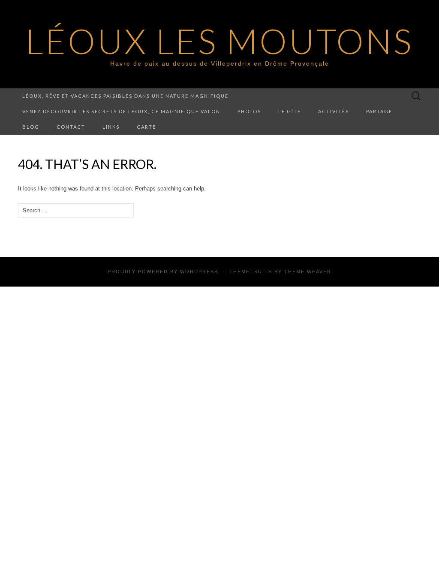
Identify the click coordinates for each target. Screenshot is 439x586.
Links (111, 127)
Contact (71, 127)
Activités (333, 111)
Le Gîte (289, 111)
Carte (146, 127)
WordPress (199, 271)
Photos (249, 111)
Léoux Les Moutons (219, 40)
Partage (379, 111)
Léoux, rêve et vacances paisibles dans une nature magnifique (125, 96)
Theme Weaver (307, 271)
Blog (30, 127)
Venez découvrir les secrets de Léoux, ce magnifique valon (121, 111)
